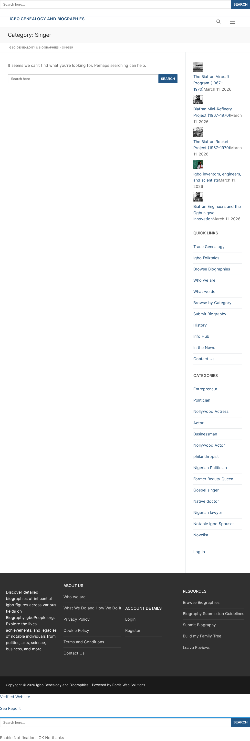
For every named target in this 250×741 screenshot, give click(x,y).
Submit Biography (209, 313)
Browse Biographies (211, 269)
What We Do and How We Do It (92, 608)
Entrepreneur (205, 388)
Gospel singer (206, 490)
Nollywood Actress (211, 411)
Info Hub (201, 336)
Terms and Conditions (83, 641)
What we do (204, 291)
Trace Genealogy (209, 246)
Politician (201, 400)
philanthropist (206, 456)
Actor (198, 422)
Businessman (205, 434)
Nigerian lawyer (207, 512)
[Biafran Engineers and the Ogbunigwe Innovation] (198, 200)
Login (130, 619)
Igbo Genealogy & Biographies (34, 47)
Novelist (200, 534)
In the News (204, 347)
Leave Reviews (196, 647)
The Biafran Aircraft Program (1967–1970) (211, 83)
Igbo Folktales (206, 257)
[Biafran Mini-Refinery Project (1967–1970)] (198, 102)
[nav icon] (232, 22)
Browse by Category (212, 302)
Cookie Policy (76, 630)
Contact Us (203, 358)
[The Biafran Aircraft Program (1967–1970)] (198, 70)
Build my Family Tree (202, 636)
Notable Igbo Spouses (213, 523)
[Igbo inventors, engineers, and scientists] (198, 167)
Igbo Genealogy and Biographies (47, 18)
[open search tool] (218, 21)
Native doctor (206, 501)
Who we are (204, 280)
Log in (199, 551)
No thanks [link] (54, 737)
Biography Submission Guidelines (213, 613)
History (200, 325)
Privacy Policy (76, 619)
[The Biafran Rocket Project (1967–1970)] (198, 135)
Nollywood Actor (209, 445)
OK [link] (42, 737)
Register (132, 630)
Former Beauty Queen (213, 478)
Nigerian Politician (210, 467)
